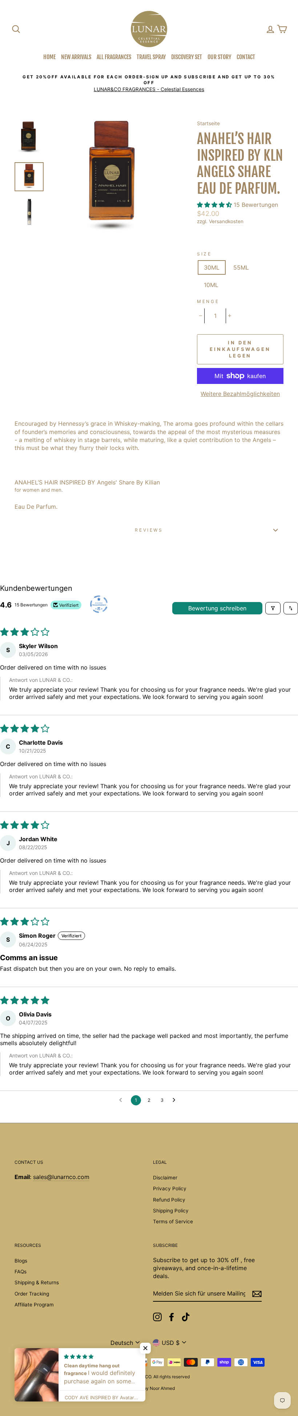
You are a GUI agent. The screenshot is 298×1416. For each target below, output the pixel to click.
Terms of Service (173, 1221)
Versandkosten (226, 221)
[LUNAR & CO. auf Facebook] (171, 1317)
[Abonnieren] (257, 1293)
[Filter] (273, 608)
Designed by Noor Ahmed (149, 1388)
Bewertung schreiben (217, 608)
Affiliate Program (34, 1304)
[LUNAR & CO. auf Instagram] (157, 1317)
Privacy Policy (169, 1188)
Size (204, 254)
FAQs (21, 1271)
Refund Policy (169, 1200)
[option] (149, 83)
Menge (208, 301)
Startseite (208, 123)
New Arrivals (76, 57)
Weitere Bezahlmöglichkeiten (240, 393)
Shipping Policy (171, 1211)
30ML (212, 267)
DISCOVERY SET (186, 57)
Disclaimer (165, 1177)
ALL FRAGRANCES (114, 57)
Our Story (219, 57)
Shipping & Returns (37, 1282)
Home (49, 57)
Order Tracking (32, 1294)
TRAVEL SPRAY (151, 57)
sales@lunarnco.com (61, 1176)
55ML (241, 267)
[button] (215, 204)
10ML (211, 284)
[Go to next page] (176, 1100)
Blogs (21, 1261)
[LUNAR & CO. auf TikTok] (185, 1317)
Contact (246, 57)
